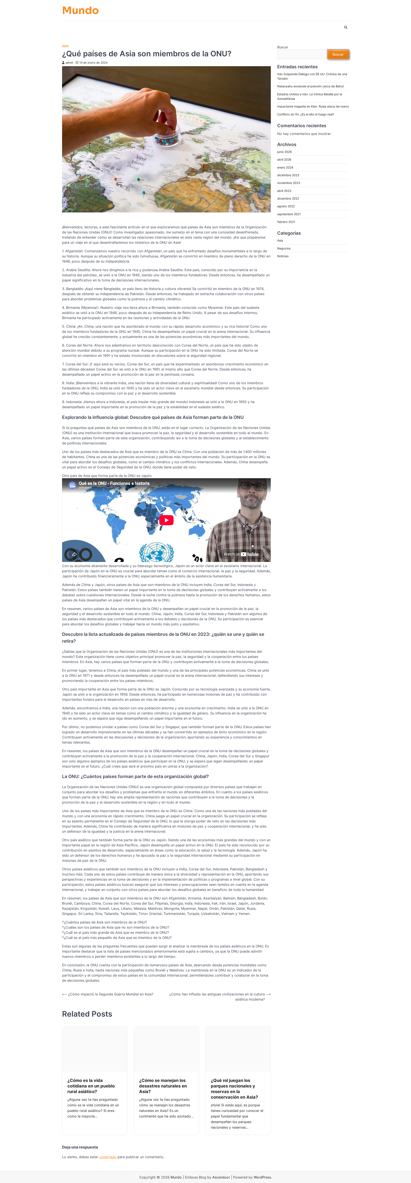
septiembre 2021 (289, 214)
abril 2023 (284, 191)
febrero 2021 (286, 222)
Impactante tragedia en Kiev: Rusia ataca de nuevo (313, 106)
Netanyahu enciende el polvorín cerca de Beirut (310, 86)
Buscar (282, 47)
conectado (107, 1157)
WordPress (262, 1177)
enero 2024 (285, 167)
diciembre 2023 (288, 175)
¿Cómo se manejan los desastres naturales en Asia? (163, 1086)
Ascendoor (221, 1177)
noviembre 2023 (288, 183)
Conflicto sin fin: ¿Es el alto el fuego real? (305, 114)
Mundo (80, 10)
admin (69, 62)
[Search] (345, 27)
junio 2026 (284, 152)
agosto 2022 (286, 206)
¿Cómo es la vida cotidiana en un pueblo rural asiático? (91, 1086)
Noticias (283, 256)
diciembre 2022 (288, 198)
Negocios (283, 248)
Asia (65, 46)
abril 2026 (284, 159)
